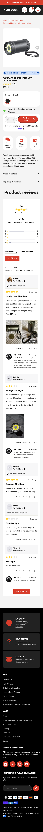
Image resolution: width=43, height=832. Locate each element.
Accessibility (7, 813)
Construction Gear (16, 20)
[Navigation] (38, 10)
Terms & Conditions (32, 813)
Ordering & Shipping (11, 688)
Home (5, 20)
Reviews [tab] (11, 252)
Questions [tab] (26, 252)
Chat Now (19, 627)
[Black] (7, 101)
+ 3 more (32, 341)
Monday (11, 112)
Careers (6, 741)
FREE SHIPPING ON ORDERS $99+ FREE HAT (23, 73)
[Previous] (6, 48)
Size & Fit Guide (9, 700)
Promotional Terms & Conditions (16, 704)
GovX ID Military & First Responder (17, 720)
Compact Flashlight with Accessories (17, 23)
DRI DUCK (22, 807)
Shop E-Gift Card (10, 724)
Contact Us (7, 680)
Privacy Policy (18, 813)
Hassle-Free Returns (11, 692)
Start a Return (8, 696)
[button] (21, 231)
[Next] (37, 48)
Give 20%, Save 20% (12, 737)
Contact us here (22, 662)
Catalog (6, 728)
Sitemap (6, 733)
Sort (16, 267)
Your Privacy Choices (14, 816)
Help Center (31, 644)
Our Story (7, 716)
